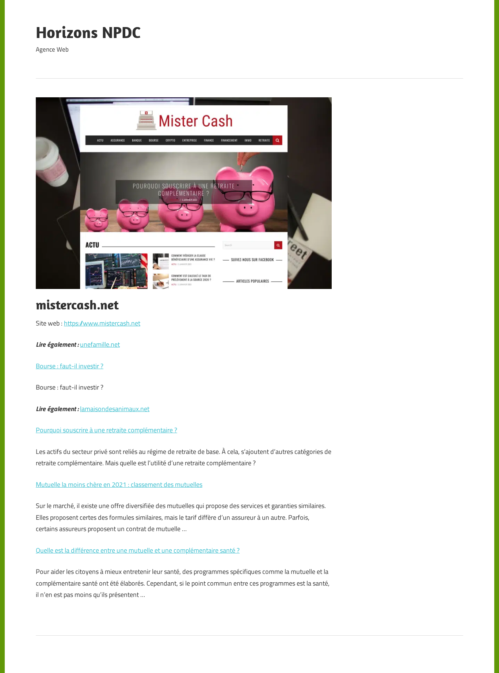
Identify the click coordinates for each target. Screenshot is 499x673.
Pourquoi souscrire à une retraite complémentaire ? (106, 430)
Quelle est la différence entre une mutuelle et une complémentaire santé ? (138, 550)
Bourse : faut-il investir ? (69, 366)
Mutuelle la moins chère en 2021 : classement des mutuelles (119, 484)
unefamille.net (100, 344)
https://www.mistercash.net (102, 323)
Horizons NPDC (88, 32)
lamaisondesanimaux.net (114, 409)
